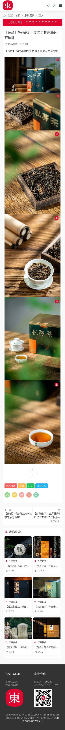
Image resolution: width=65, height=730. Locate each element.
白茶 (30, 485)
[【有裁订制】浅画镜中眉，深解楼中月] (18, 628)
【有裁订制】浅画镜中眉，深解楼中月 (17, 647)
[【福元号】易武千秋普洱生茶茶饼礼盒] (18, 547)
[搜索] (49, 5)
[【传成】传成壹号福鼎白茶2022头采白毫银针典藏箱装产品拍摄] (46, 628)
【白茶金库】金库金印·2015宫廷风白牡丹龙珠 (46, 566)
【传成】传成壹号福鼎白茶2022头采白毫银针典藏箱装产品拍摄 (46, 647)
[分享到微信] (7, 495)
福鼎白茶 (41, 485)
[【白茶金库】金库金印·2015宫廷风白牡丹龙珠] (46, 547)
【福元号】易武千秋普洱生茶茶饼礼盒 (17, 566)
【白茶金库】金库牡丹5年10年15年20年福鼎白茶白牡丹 (47, 517)
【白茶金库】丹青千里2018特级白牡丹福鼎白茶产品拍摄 (46, 606)
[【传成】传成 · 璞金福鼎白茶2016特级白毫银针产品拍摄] (18, 587)
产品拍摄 (13, 44)
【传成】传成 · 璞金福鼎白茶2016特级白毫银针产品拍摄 (18, 606)
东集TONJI (8, 5)
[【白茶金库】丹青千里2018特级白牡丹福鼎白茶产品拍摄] (46, 587)
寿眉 (22, 485)
